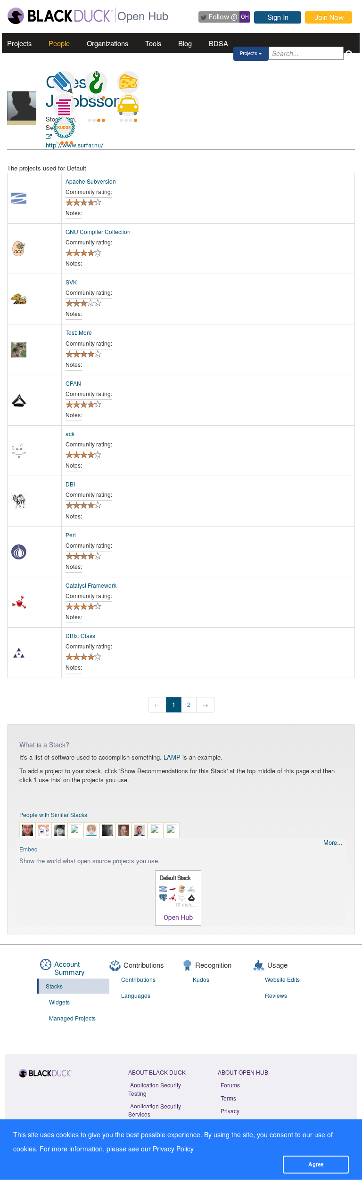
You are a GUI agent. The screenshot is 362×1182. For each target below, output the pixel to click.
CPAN (73, 383)
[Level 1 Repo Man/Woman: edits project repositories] (96, 82)
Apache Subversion (91, 181)
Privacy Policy (173, 1148)
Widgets (59, 1002)
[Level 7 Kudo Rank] (64, 127)
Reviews (276, 995)
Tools (153, 43)
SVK (71, 282)
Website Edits (282, 979)
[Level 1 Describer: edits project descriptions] (64, 82)
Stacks (54, 986)
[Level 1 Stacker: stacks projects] (64, 105)
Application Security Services (154, 1110)
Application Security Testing (154, 1089)
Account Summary (69, 968)
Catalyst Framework (91, 585)
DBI (70, 484)
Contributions (138, 979)
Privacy (230, 1111)
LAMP (172, 757)
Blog (185, 43)
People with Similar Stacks (53, 814)
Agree (315, 1164)
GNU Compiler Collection (98, 231)
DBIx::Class (80, 635)
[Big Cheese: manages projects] (128, 82)
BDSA (218, 43)
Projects (19, 43)
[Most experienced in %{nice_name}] (21, 123)
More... (333, 842)
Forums (230, 1085)
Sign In (278, 17)
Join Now (329, 17)
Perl (71, 535)
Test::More (79, 332)
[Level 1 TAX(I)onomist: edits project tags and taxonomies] (128, 105)
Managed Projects (72, 1018)
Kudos (201, 979)
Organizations (107, 43)
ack (70, 433)
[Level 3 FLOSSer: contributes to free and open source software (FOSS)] (96, 105)
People (59, 43)
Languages (135, 995)
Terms (228, 1098)
